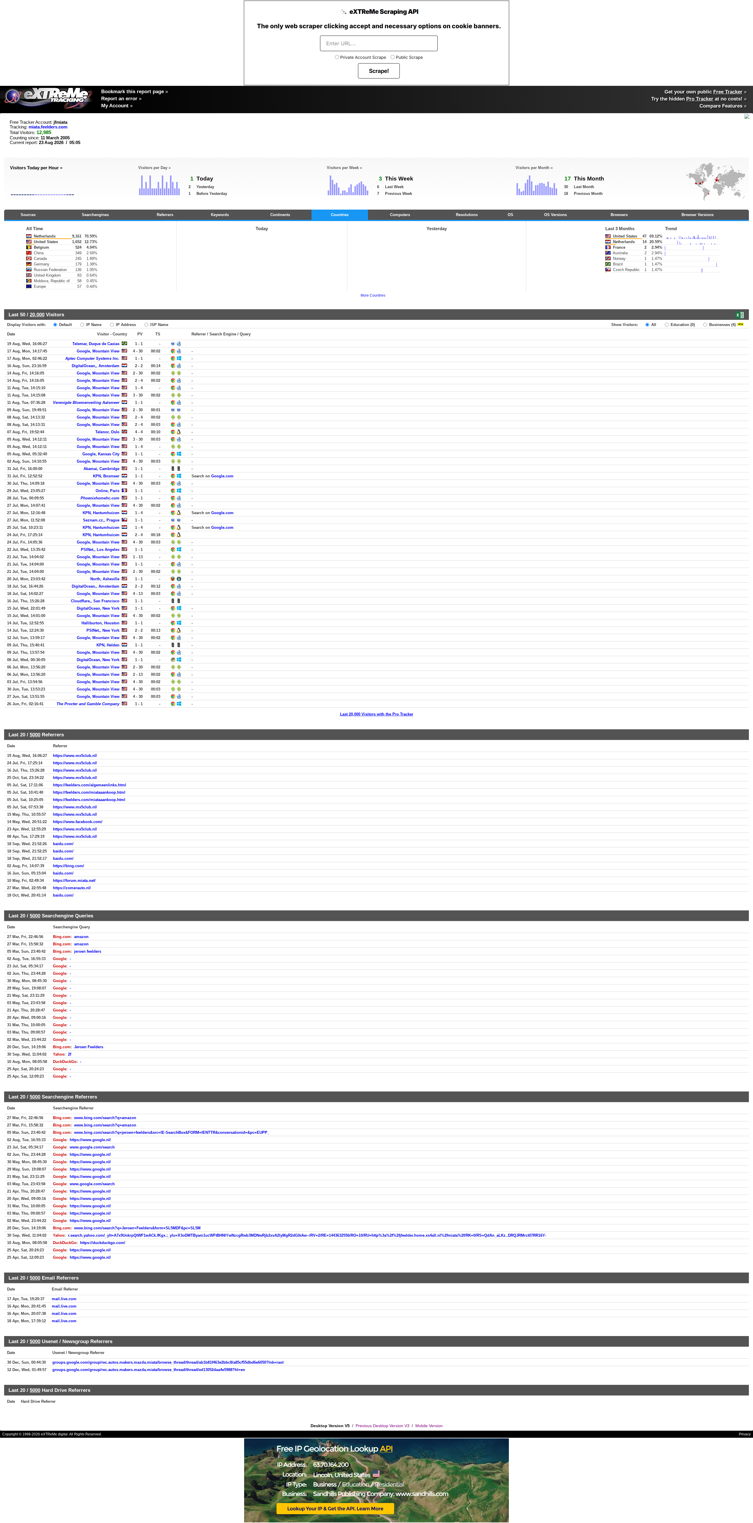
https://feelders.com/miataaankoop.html (89, 792)
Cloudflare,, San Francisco (95, 601)
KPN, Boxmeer (106, 476)
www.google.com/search (92, 1147)
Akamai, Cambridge (101, 469)
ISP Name (158, 324)
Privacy (745, 1434)
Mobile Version (429, 1425)
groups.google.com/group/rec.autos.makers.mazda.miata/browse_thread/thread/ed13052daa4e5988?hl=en (148, 1369)
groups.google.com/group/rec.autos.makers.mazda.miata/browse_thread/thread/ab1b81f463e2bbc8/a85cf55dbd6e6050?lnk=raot (168, 1362)
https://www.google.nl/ (90, 1140)
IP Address (125, 324)
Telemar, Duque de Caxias (95, 344)
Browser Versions (698, 215)
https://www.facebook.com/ (77, 822)
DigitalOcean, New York (98, 608)
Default (65, 324)
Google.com (222, 476)
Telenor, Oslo (107, 432)
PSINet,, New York (102, 630)
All (653, 324)
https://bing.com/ (68, 866)
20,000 (37, 314)
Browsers (619, 215)
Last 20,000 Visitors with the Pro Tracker (376, 714)
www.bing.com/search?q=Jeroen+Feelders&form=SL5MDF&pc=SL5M (137, 1228)
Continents (280, 215)
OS (510, 215)
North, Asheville (104, 579)
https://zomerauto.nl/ (72, 888)
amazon (81, 936)
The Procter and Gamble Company (87, 704)
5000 (35, 735)
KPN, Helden (107, 645)
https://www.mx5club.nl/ (75, 755)
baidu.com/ (63, 844)
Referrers (165, 215)
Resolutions (467, 215)
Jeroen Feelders (88, 1047)
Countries (340, 215)
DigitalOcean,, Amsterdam (95, 366)
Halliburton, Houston (100, 623)
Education (682, 324)
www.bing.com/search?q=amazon (105, 1118)
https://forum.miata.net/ (74, 880)
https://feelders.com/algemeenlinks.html (89, 785)
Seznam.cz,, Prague (101, 520)
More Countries (373, 295)
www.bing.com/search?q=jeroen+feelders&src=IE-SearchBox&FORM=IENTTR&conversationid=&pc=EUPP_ (171, 1132)
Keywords (220, 215)
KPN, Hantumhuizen (101, 513)
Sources (28, 215)
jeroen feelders (87, 951)
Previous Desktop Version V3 (382, 1425)
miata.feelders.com (48, 127)
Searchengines (95, 215)
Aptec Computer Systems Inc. (92, 358)
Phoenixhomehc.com (100, 498)
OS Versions (555, 215)
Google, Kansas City (100, 454)
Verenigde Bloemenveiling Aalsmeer (86, 402)
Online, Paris (107, 491)
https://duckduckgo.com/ (102, 1243)
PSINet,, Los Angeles (100, 549)
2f (69, 1054)
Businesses (722, 324)
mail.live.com (64, 1299)
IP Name (93, 324)
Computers (400, 215)
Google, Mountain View (98, 351)
